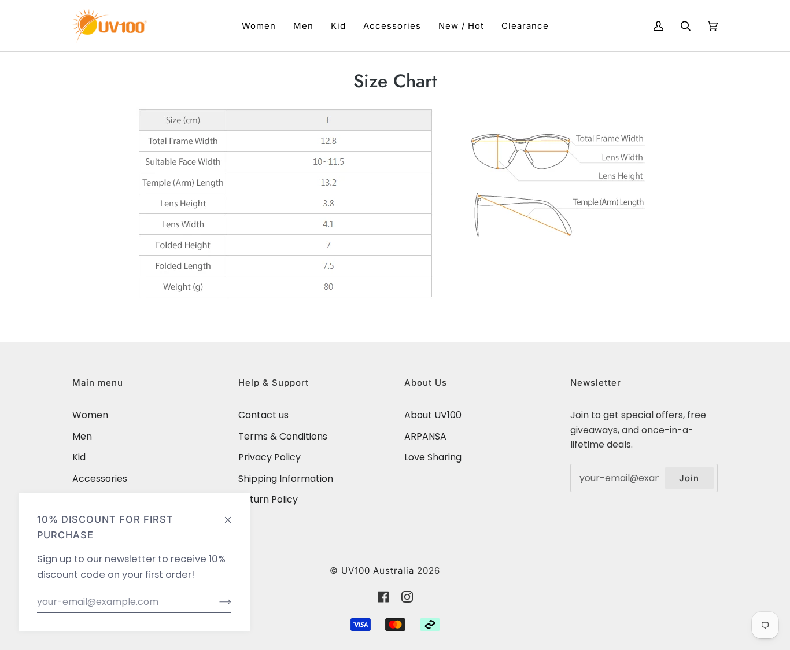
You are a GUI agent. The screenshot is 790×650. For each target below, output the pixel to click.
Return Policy (268, 499)
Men (82, 436)
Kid (79, 457)
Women (90, 415)
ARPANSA (425, 436)
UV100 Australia (377, 570)
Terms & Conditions (282, 436)
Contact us (263, 415)
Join (689, 477)
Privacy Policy (269, 457)
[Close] (233, 514)
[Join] (216, 602)
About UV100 (433, 415)
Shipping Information (285, 478)
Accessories (99, 478)
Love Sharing (433, 457)
